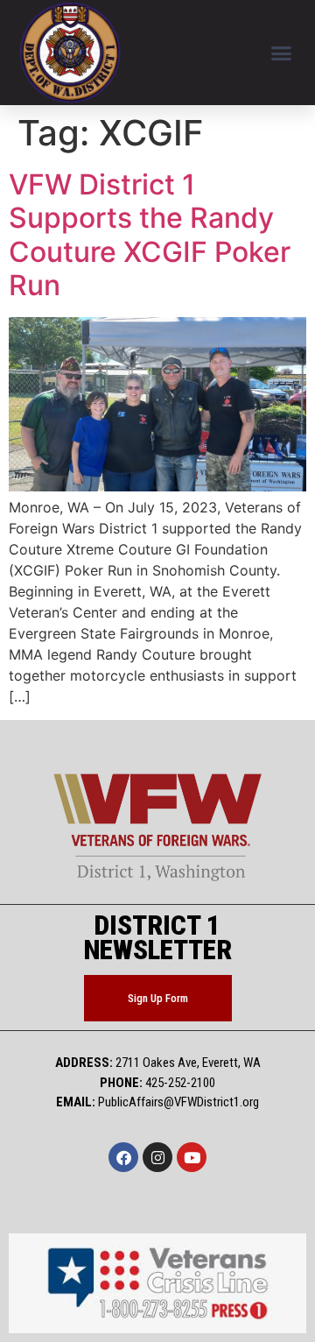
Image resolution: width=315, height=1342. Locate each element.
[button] (281, 52)
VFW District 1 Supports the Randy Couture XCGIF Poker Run (149, 234)
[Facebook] (123, 1157)
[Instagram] (157, 1157)
